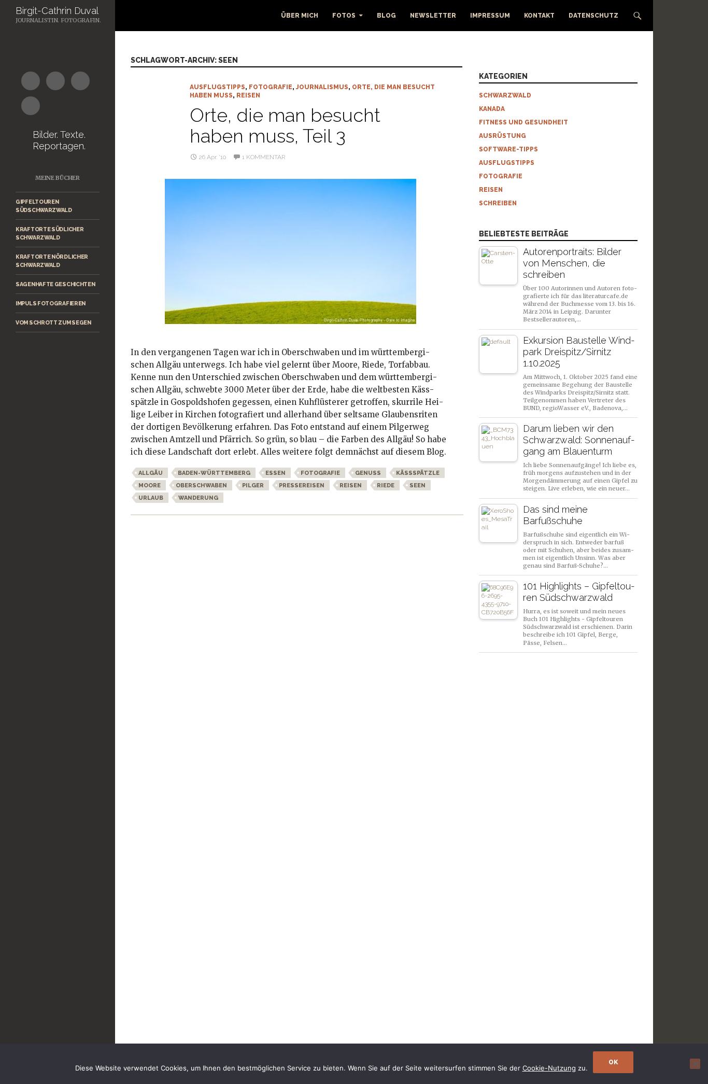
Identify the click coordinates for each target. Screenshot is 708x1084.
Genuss (368, 473)
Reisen (248, 95)
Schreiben (498, 203)
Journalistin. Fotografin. (58, 20)
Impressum (490, 15)
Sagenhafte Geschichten (55, 284)
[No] (695, 1064)
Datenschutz (593, 15)
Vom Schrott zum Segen (53, 322)
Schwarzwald (505, 95)
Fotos (344, 15)
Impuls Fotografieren (51, 303)
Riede (385, 485)
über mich (299, 15)
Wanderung (198, 498)
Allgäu (150, 473)
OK (613, 1062)
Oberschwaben (201, 485)
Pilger (253, 485)
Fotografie (270, 87)
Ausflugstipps (217, 87)
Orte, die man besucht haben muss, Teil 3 (285, 125)
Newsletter (433, 15)
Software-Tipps (508, 149)
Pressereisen (301, 485)
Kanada (492, 108)
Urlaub (150, 498)
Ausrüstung (502, 135)
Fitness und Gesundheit (523, 122)
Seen (417, 485)
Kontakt (539, 15)
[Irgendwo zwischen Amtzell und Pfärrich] (288, 251)
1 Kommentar (263, 157)
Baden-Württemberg (214, 473)
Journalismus (322, 87)
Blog (386, 15)
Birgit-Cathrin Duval (57, 10)
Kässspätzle (418, 473)
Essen (275, 473)
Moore (149, 485)
